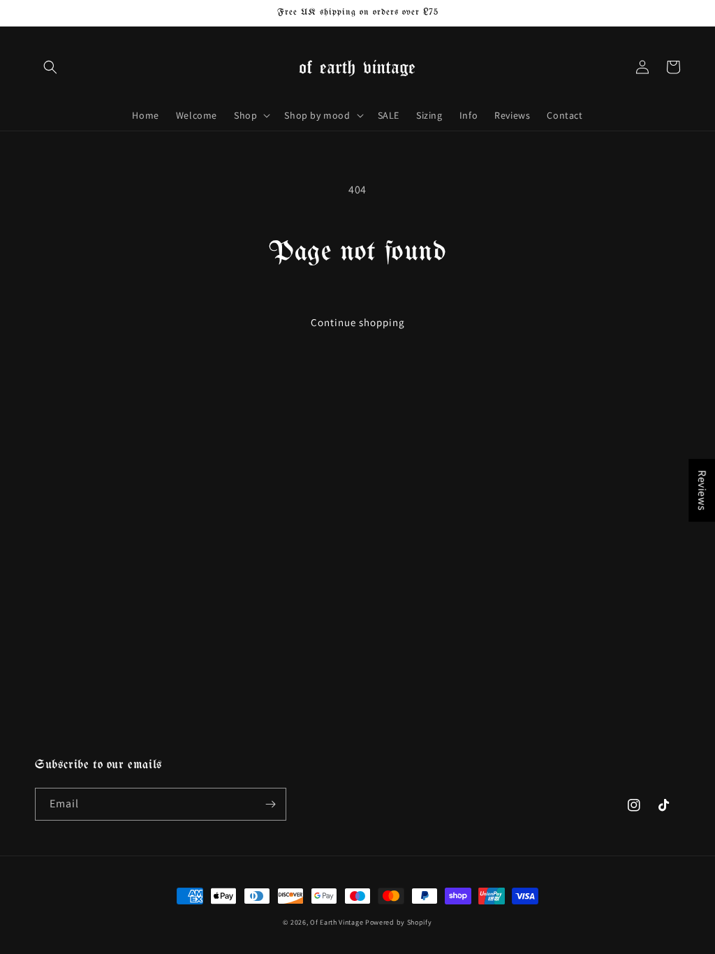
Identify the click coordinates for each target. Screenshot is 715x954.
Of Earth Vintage (336, 922)
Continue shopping (358, 322)
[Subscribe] (270, 804)
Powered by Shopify (398, 922)
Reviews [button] (702, 490)
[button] (50, 67)
